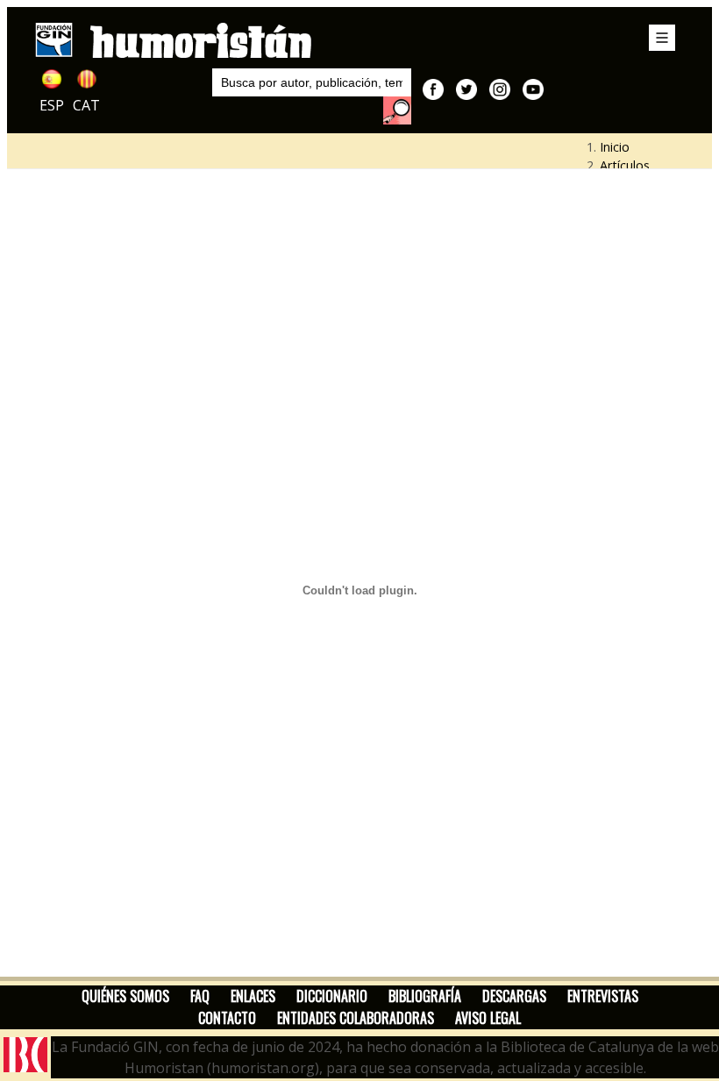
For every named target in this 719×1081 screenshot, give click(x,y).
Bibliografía (424, 995)
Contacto (227, 1017)
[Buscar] (397, 110)
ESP (51, 105)
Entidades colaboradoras (355, 1017)
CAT (86, 105)
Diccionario (331, 995)
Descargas (514, 995)
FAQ (200, 995)
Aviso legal (488, 1017)
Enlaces (253, 995)
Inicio (615, 147)
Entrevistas (602, 995)
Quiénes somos (125, 995)
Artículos (625, 165)
